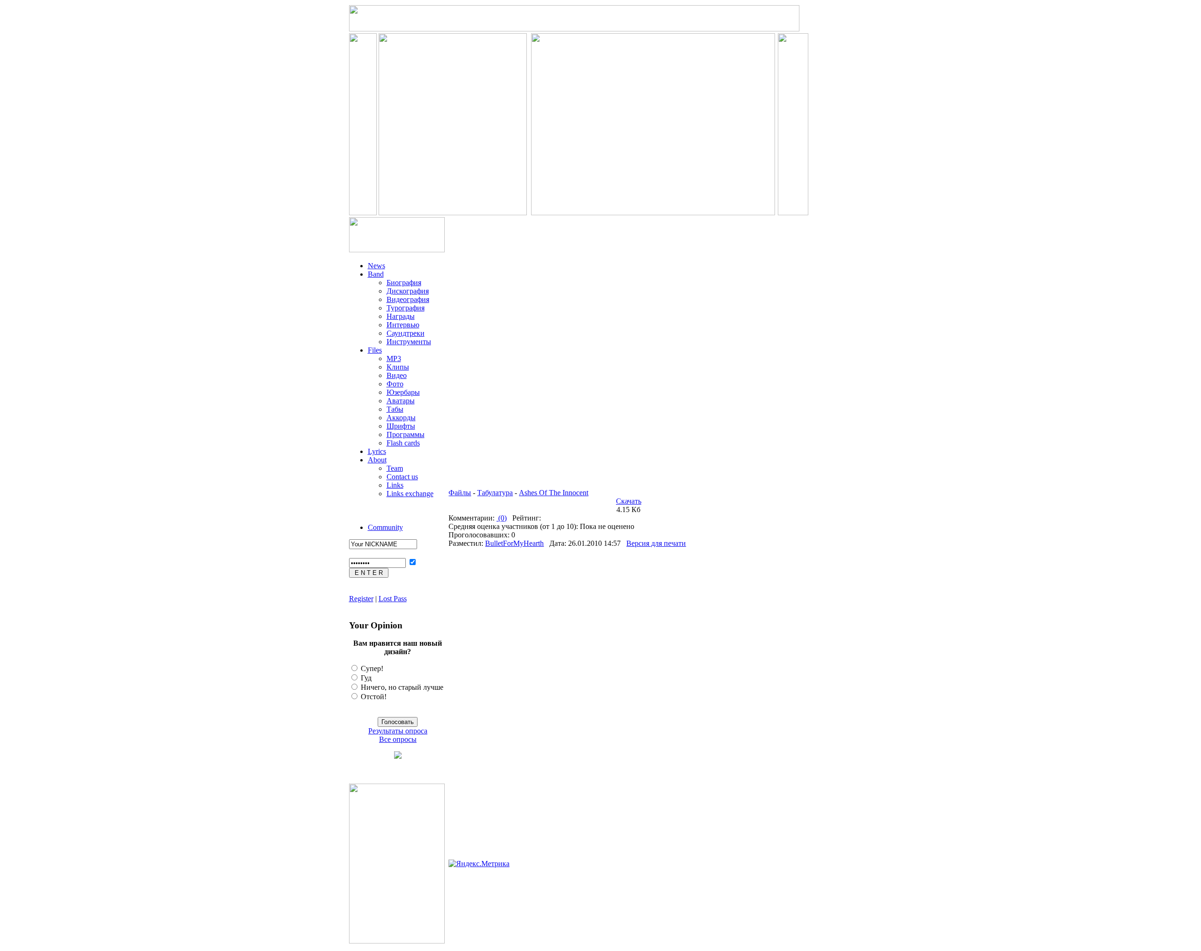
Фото (395, 384)
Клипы (398, 367)
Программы (406, 434)
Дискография (408, 291)
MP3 (394, 358)
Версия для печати (656, 543)
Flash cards (403, 443)
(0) (501, 518)
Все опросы (398, 739)
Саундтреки (406, 333)
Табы (395, 409)
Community (385, 527)
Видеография (408, 299)
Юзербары (403, 392)
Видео (397, 375)
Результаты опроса (397, 731)
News (376, 266)
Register (361, 599)
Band (376, 274)
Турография (406, 308)
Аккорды (401, 418)
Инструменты (409, 342)
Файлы (459, 493)
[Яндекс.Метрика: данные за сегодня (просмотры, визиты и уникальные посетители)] (478, 864)
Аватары (401, 401)
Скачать (628, 501)
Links (395, 485)
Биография (404, 283)
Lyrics (377, 451)
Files (375, 350)
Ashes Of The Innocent (553, 493)
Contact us (402, 477)
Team (395, 468)
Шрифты (401, 426)
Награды (401, 316)
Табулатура (495, 493)
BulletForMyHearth (514, 543)
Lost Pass (393, 599)
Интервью (403, 325)
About (377, 460)
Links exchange (410, 494)
